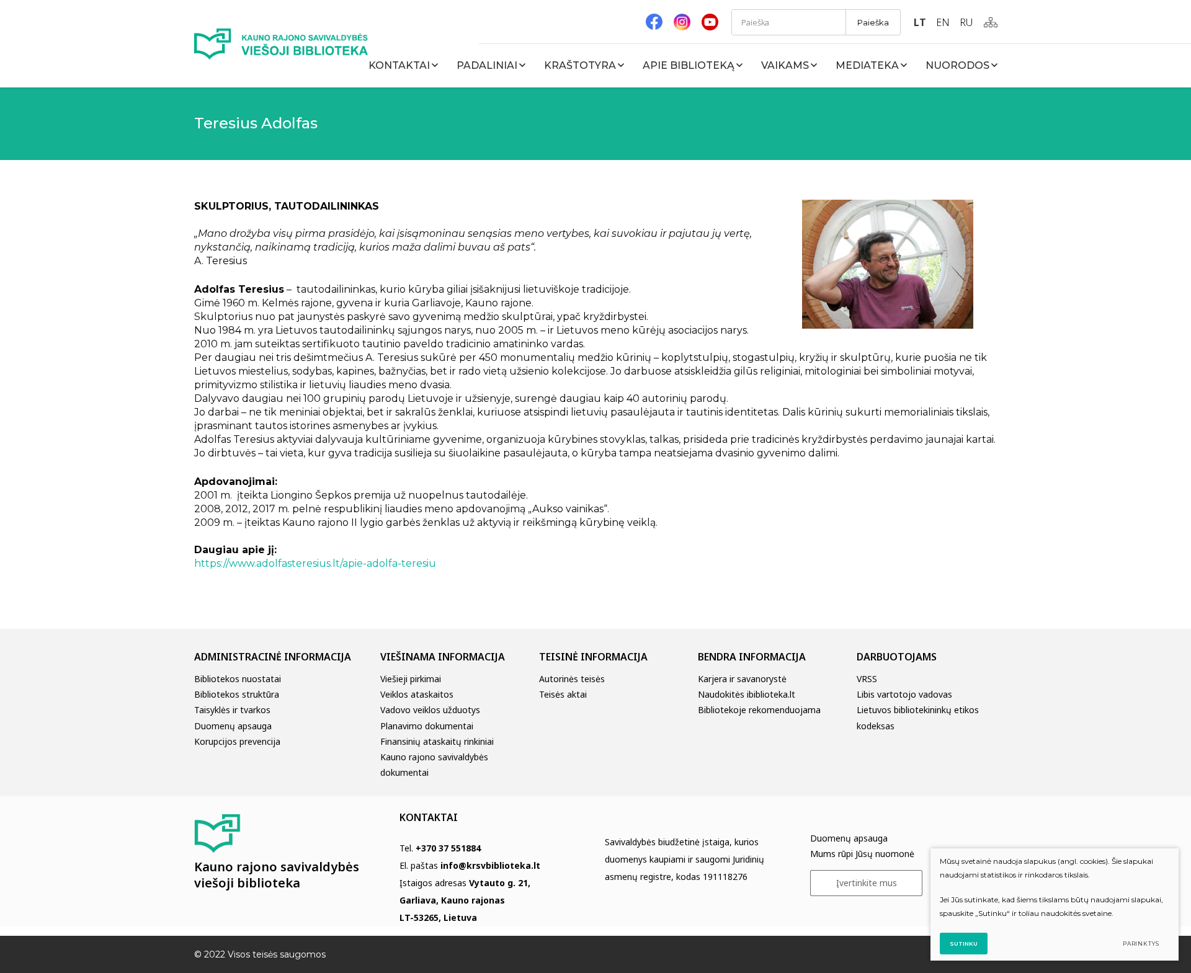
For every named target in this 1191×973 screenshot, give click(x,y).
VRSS (867, 679)
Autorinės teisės (572, 679)
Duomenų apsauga (233, 726)
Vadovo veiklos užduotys (430, 710)
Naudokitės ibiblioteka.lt (746, 694)
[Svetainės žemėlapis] (991, 22)
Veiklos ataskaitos (416, 694)
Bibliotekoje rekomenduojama (759, 710)
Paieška (873, 22)
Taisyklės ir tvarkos (232, 710)
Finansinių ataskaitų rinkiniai (437, 741)
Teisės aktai (563, 694)
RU (966, 22)
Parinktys (1141, 943)
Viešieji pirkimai (410, 679)
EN (943, 22)
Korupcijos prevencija (237, 741)
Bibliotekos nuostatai (237, 679)
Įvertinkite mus (866, 883)
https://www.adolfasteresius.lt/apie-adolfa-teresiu (315, 563)
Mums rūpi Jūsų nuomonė (862, 854)
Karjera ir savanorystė (742, 679)
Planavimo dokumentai (426, 726)
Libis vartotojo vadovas (904, 694)
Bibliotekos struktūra (236, 694)
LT (920, 22)
